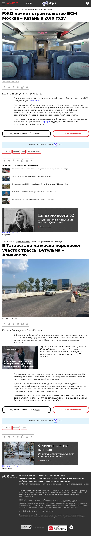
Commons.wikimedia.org (11, 82)
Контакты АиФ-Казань (75, 478)
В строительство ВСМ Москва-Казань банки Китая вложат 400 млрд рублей (40, 184)
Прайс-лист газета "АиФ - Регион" (31, 481)
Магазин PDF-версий (57, 476)
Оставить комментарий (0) (71, 133)
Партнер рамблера (39, 527)
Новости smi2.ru (10, 233)
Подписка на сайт (58, 478)
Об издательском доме (28, 476)
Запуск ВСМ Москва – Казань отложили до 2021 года (31, 176)
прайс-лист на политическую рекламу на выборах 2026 (40, 484)
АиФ (16, 318)
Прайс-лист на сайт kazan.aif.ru (58, 481)
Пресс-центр (43, 476)
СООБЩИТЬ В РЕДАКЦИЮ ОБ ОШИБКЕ (76, 484)
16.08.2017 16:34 (7, 10)
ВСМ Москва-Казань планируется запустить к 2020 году (33, 199)
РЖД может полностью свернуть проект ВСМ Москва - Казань (35, 192)
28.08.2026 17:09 (8, 242)
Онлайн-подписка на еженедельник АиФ (34, 478)
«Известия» (35, 101)
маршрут (46, 122)
